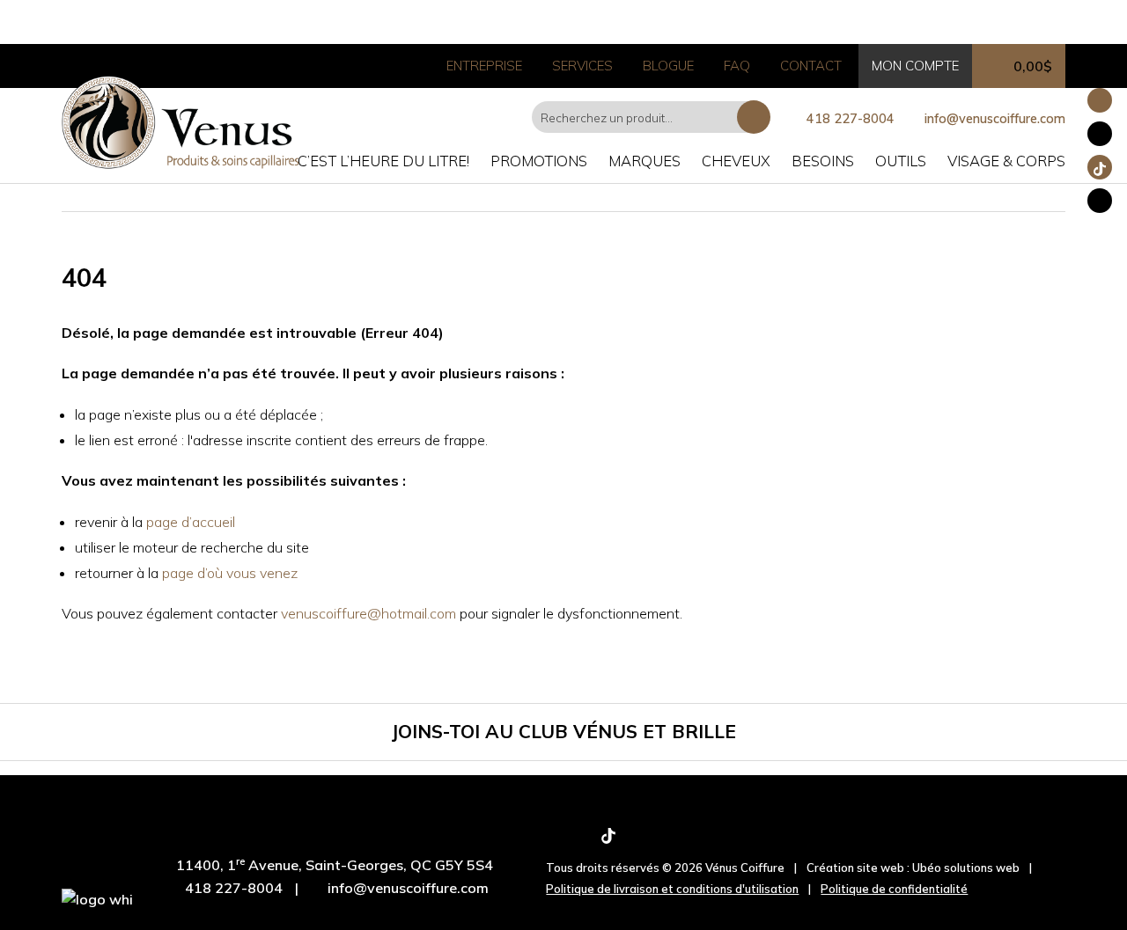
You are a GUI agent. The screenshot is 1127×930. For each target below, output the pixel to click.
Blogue (668, 65)
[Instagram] (579, 840)
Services (582, 65)
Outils (900, 160)
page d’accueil (190, 522)
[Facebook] (552, 840)
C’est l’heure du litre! (383, 160)
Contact (811, 65)
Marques (644, 160)
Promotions (538, 160)
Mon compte (915, 65)
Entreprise (484, 65)
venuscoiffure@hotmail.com (368, 613)
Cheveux (736, 160)
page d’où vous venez (230, 573)
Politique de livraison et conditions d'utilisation (672, 889)
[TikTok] (608, 840)
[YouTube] (637, 840)
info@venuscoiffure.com (408, 888)
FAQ (737, 65)
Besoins (823, 160)
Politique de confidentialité (894, 889)
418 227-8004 (851, 119)
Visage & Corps (1006, 160)
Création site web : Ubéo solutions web (913, 867)
